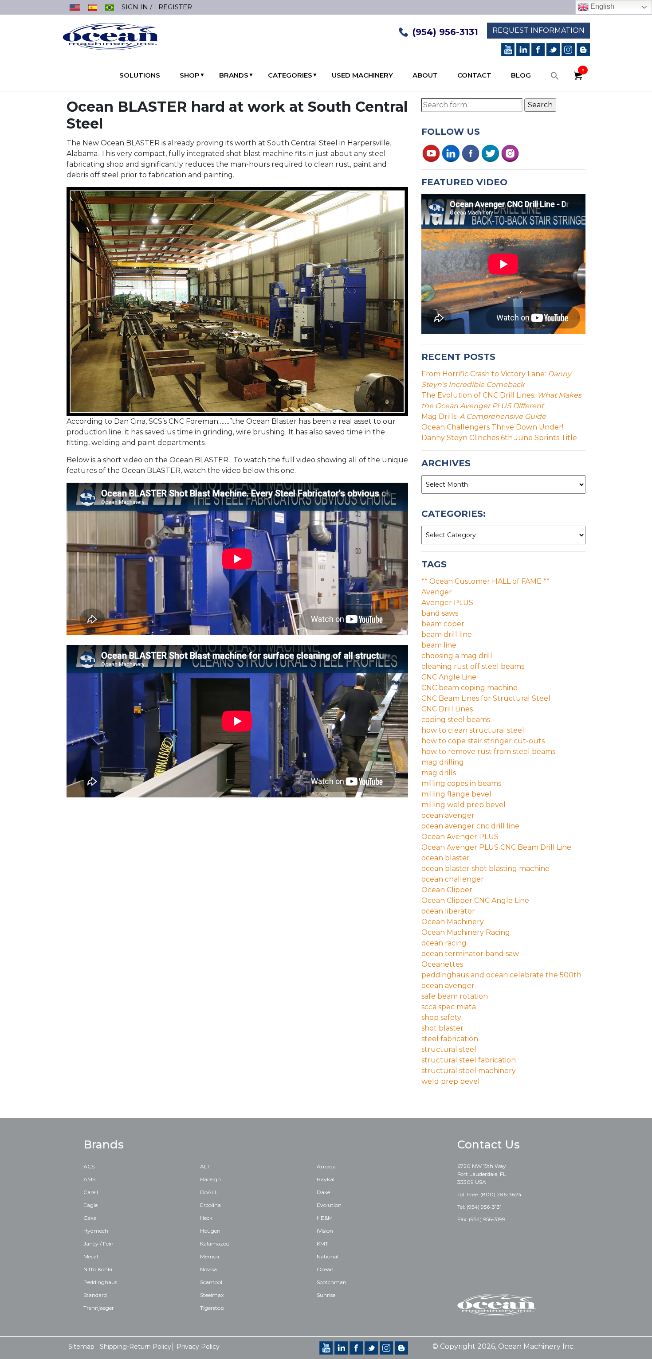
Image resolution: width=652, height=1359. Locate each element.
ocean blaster (445, 858)
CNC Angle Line (448, 677)
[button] (554, 78)
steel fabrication (449, 1039)
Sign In (135, 7)
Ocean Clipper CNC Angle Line (475, 900)
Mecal (90, 1256)
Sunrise (326, 1295)
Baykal (325, 1179)
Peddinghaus (100, 1282)
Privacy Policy (198, 1347)
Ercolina (210, 1205)
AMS (89, 1179)
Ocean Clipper (446, 890)
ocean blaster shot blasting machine (485, 868)
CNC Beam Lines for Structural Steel (485, 698)
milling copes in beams (461, 783)
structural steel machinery (468, 1070)
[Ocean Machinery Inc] (111, 35)
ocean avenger (448, 815)
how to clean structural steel (472, 730)
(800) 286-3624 (501, 1194)
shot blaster (442, 1028)
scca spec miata (448, 1007)
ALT (205, 1166)
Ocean (325, 1269)
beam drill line (446, 634)
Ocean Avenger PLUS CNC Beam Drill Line (496, 847)
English (601, 6)
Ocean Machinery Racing (465, 932)
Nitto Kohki (97, 1269)
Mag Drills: (483, 416)
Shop (190, 75)
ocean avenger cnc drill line (470, 826)
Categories (290, 75)
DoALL (209, 1192)
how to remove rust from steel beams (488, 751)
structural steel (448, 1049)
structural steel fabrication (468, 1060)
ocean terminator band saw (470, 953)
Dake (323, 1192)
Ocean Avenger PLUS (460, 836)
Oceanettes (442, 964)
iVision (325, 1230)
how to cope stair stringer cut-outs (483, 741)
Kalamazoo (214, 1243)
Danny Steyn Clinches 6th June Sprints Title (499, 437)
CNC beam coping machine (469, 687)
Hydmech (95, 1230)
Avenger (436, 592)
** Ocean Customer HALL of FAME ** (485, 581)
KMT (322, 1243)
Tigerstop (212, 1307)
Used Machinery (362, 75)
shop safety (441, 1017)
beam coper (442, 624)
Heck (206, 1218)
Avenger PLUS (447, 602)
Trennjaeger (98, 1307)
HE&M (325, 1218)
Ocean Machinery (452, 922)
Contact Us (488, 1144)
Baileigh (210, 1179)
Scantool (211, 1282)
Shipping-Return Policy (135, 1347)
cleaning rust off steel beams (472, 666)
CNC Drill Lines (447, 709)
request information (538, 30)
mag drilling (442, 762)
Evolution (329, 1205)
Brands (233, 75)
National (327, 1256)
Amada (326, 1166)
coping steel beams (455, 719)
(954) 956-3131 (445, 32)
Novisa (208, 1269)
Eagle (90, 1205)
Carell (90, 1192)
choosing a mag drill (456, 656)
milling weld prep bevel (463, 805)
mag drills (438, 773)
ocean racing (444, 943)
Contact (474, 75)
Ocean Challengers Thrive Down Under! (492, 427)
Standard (95, 1295)
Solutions (139, 75)
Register (175, 7)
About (425, 75)
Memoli (209, 1256)
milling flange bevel (456, 794)
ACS (88, 1166)
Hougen (210, 1230)
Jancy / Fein (98, 1243)
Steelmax (212, 1295)
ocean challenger (452, 879)
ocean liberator (448, 911)
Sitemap (81, 1347)
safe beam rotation (454, 996)
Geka (90, 1218)
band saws (439, 613)
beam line (438, 645)
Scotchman (331, 1282)
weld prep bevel (450, 1081)
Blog (521, 75)
